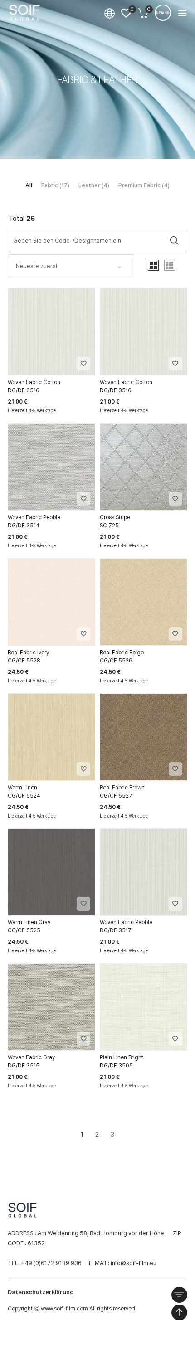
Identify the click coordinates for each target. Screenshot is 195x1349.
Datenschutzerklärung (40, 1292)
